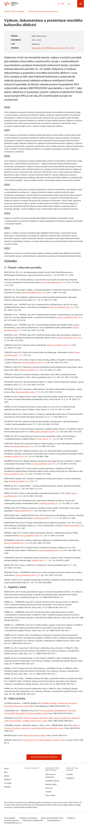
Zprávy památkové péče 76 (33, 292)
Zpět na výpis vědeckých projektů (44, 757)
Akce (6, 772)
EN (69, 3)
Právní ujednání (10, 818)
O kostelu (69, 774)
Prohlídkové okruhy (52, 781)
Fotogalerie (70, 778)
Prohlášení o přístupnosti (28, 818)
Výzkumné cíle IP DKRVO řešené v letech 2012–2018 (53, 48)
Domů (6, 768)
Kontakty (7, 787)
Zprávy (6, 776)
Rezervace (49, 788)
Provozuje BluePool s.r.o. (12, 823)
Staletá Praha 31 (38, 560)
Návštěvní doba (50, 784)
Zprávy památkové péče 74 (69, 317)
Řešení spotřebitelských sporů (52, 818)
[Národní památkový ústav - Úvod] (11, 4)
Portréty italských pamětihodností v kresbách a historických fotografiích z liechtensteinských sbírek (40, 711)
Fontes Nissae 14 (44, 438)
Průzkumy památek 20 (22, 510)
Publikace (7, 779)
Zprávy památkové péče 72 (61, 307)
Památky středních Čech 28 (15, 456)
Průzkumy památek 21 (42, 518)
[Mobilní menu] (80, 3)
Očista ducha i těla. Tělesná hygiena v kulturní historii (44, 740)
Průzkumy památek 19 (28, 370)
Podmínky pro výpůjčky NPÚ (33, 820)
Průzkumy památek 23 (18, 481)
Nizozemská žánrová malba (34, 735)
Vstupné (48, 791)
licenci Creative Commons (56, 802)
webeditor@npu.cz (54, 820)
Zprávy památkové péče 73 (53, 282)
